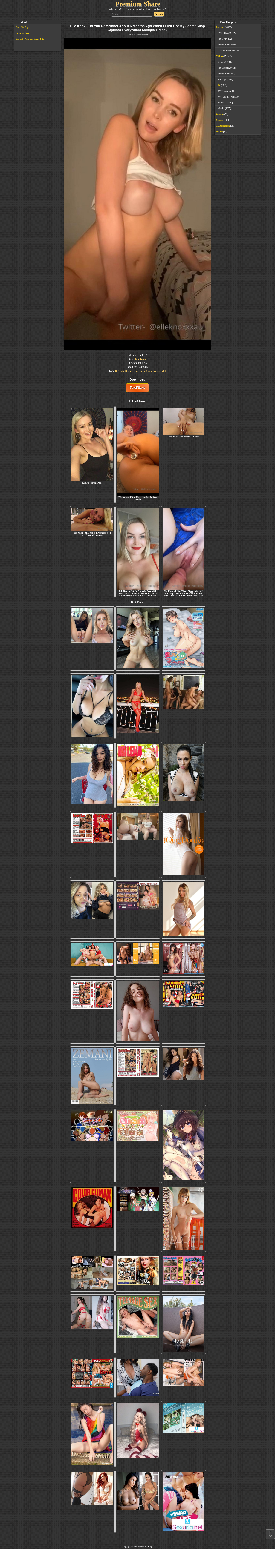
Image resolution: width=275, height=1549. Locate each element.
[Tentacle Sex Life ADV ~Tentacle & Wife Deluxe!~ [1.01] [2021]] (137, 1146)
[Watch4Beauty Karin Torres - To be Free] (183, 1324)
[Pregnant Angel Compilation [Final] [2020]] (92, 1146)
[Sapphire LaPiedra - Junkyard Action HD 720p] (183, 775)
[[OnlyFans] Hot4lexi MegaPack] (92, 775)
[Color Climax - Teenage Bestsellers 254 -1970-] (137, 1076)
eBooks (221, 108)
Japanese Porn (23, 33)
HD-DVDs (223, 39)
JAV (218, 85)
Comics (219, 120)
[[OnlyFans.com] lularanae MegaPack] (137, 844)
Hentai (219, 131)
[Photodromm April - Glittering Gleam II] (183, 1219)
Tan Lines (139, 370)
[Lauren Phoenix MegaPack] (137, 706)
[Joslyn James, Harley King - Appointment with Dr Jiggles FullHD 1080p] (137, 1377)
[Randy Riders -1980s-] (137, 1324)
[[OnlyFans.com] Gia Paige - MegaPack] (183, 1076)
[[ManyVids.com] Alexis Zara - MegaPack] (137, 1501)
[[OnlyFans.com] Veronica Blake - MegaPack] (92, 1501)
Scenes (145, 34)
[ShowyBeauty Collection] (183, 959)
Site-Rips (222, 79)
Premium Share (137, 4)
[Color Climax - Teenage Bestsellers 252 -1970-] (92, 1011)
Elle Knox (140, 358)
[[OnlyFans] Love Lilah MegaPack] (137, 1011)
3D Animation (223, 126)
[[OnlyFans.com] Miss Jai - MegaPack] (92, 909)
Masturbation (153, 370)
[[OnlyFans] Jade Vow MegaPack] (137, 1434)
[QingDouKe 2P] (183, 844)
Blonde (129, 370)
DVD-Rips (223, 33)
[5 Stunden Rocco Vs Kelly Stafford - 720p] (92, 1377)
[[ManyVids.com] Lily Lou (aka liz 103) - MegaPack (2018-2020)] (92, 1324)
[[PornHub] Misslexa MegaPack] (92, 706)
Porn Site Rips (22, 27)
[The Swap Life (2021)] (183, 1501)
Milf (163, 370)
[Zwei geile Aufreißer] (183, 1434)
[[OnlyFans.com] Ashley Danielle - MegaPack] (92, 638)
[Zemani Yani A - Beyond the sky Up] (92, 1076)
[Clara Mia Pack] (183, 909)
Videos (139, 34)
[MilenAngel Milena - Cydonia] (137, 775)
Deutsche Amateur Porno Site (30, 39)
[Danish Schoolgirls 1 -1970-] (183, 1273)
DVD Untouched (226, 50)
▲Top (149, 1546)
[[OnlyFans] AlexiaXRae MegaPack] (137, 638)
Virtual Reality (225, 45)
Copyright (127, 1546)
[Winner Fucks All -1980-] (92, 1219)
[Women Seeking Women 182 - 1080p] (137, 909)
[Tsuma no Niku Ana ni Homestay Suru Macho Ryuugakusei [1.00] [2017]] (183, 638)
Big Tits (119, 370)
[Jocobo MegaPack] (92, 1273)
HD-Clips (222, 68)
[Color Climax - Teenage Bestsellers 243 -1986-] (92, 844)
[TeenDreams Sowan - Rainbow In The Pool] (92, 1434)
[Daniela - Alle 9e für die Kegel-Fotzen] (183, 706)
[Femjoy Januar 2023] (137, 959)
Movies (219, 27)
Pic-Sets (221, 103)
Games (219, 114)
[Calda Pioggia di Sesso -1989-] (137, 1273)
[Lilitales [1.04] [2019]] (137, 1219)
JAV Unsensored (226, 97)
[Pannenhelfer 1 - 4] (183, 1011)
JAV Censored (225, 91)
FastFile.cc (137, 387)
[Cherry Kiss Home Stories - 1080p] (183, 1377)
